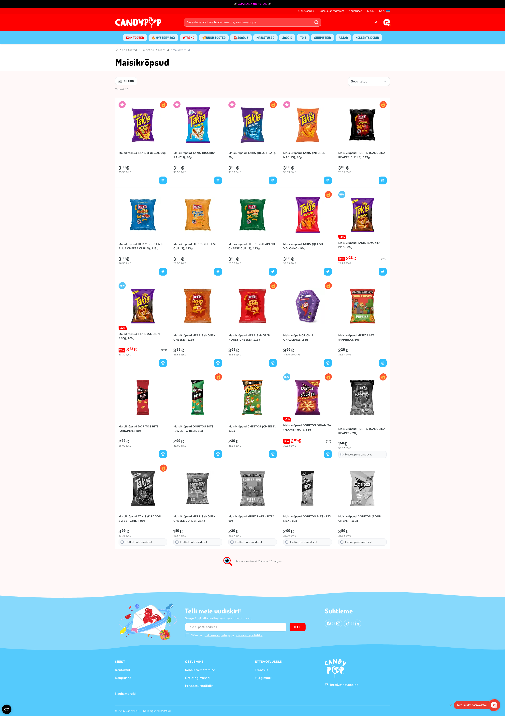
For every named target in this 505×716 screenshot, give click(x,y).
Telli (298, 627)
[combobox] (369, 81)
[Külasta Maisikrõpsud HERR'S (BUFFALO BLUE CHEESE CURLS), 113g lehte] (143, 215)
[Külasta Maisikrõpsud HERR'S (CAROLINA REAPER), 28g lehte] (362, 397)
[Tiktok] (348, 623)
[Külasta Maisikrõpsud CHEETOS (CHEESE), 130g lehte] (252, 397)
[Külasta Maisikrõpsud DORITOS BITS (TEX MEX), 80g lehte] (307, 488)
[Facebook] (329, 623)
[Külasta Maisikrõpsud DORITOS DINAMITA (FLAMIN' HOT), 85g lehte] (307, 397)
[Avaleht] (139, 24)
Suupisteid (147, 50)
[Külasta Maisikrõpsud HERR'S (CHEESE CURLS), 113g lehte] (197, 215)
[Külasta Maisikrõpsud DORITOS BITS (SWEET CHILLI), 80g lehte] (197, 397)
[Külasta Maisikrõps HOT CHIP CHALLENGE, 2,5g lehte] (307, 306)
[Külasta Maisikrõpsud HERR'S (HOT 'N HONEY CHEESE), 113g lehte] (252, 306)
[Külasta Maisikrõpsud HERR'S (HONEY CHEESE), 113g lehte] (197, 306)
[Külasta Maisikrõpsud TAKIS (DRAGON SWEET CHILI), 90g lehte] (143, 488)
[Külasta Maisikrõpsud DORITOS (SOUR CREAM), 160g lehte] (362, 488)
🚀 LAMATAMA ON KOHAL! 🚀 (252, 4)
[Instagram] (338, 623)
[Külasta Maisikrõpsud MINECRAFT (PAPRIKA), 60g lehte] (362, 306)
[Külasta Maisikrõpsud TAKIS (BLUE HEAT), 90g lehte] (252, 125)
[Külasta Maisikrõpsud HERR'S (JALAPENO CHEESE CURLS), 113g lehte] (252, 215)
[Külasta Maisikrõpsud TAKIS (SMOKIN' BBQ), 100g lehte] (143, 306)
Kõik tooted (129, 50)
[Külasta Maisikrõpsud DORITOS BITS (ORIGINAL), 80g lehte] (143, 397)
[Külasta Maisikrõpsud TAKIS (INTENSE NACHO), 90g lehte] (307, 125)
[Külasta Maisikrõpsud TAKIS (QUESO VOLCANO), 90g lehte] (307, 215)
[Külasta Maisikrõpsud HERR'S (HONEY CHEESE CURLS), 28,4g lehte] (197, 488)
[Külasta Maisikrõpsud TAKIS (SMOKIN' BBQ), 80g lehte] (362, 215)
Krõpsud (163, 50)
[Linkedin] (357, 623)
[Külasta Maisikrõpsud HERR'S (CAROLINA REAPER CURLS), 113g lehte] (362, 125)
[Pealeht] (116, 50)
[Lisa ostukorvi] (163, 180)
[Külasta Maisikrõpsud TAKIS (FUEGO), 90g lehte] (143, 125)
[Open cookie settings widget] (6, 709)
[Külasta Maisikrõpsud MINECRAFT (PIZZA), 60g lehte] (252, 488)
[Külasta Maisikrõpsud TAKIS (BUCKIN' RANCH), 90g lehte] (197, 125)
